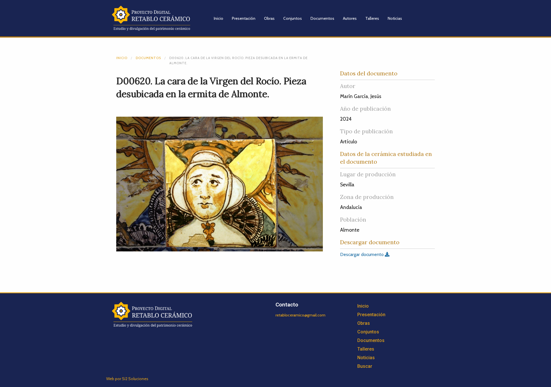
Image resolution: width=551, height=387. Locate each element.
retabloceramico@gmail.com (300, 315)
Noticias (395, 18)
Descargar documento (362, 254)
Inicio (218, 18)
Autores (350, 18)
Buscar (364, 366)
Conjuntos (292, 18)
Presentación (243, 18)
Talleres (372, 18)
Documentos (322, 18)
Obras (269, 18)
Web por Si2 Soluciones (127, 378)
